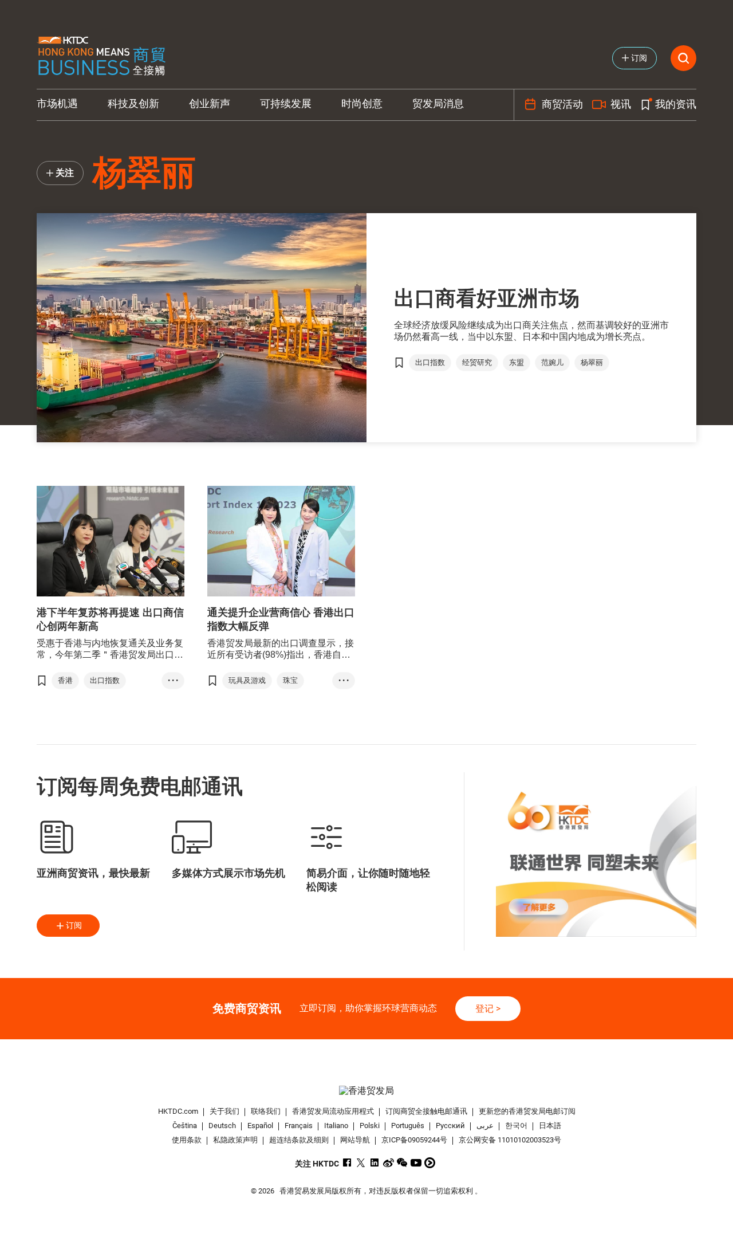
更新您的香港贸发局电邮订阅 (527, 1111)
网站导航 (355, 1140)
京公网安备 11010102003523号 (510, 1140)
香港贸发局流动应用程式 (333, 1111)
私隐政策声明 (235, 1140)
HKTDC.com (178, 1111)
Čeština (184, 1125)
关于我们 (224, 1111)
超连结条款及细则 (299, 1140)
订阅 (74, 925)
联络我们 (266, 1111)
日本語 (550, 1125)
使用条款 (187, 1140)
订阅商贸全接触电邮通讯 (426, 1111)
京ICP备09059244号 (414, 1140)
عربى (485, 1125)
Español (260, 1125)
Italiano (336, 1125)
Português (407, 1125)
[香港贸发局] (366, 1090)
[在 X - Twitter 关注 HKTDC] (361, 1162)
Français (299, 1125)
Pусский (450, 1125)
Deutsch (222, 1125)
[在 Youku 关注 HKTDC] (429, 1162)
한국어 (516, 1125)
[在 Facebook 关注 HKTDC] (347, 1162)
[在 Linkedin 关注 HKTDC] (374, 1162)
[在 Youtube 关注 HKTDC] (416, 1162)
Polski (370, 1125)
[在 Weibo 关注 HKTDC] (388, 1162)
